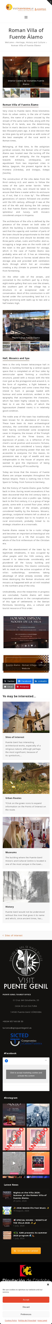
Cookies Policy (11, 1320)
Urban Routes (13, 798)
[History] (26, 886)
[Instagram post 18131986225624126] (14, 1163)
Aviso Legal (42, 1320)
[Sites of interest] (26, 717)
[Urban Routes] (26, 778)
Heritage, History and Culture (30, 42)
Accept (26, 1300)
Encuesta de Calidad (28, 1250)
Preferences (26, 1314)
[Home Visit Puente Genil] (26, 967)
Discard (26, 1307)
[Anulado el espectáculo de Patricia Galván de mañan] (38, 1139)
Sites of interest (14, 737)
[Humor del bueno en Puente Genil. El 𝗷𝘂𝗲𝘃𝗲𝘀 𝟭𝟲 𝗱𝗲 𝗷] (38, 1163)
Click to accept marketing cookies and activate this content (26, 1074)
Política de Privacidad (27, 1320)
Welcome (9, 42)
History (9, 906)
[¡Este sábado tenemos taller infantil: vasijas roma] (14, 1115)
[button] (48, 1284)
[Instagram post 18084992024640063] (14, 1139)
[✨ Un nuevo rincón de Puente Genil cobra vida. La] (38, 1115)
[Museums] (26, 832)
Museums (11, 852)
